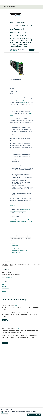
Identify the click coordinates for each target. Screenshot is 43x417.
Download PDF (5, 286)
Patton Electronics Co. (14, 50)
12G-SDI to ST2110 (13, 236)
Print (3, 284)
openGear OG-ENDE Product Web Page (19, 250)
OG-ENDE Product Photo (17, 252)
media (11, 240)
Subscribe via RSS (5, 288)
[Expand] (23, 74)
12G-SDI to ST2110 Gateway (22, 236)
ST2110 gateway (28, 238)
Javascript (4, 291)
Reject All (38, 414)
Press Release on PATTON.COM (18, 247)
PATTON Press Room (16, 248)
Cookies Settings (5, 414)
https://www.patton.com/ (7, 277)
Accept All (30, 414)
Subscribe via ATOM (6, 289)
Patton (29, 98)
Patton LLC (17, 305)
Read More (5, 320)
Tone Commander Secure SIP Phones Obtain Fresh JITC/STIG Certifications (20, 309)
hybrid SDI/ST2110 (13, 238)
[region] (21, 412)
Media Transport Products (21, 100)
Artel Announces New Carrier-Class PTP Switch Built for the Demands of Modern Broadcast (20, 332)
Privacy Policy (3, 412)
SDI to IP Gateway (21, 238)
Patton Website (15, 245)
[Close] (41, 409)
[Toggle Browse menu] (38, 6)
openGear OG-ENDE (23, 102)
